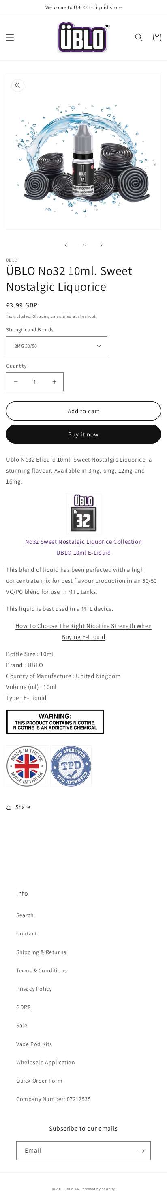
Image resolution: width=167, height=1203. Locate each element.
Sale (21, 1025)
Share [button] (22, 807)
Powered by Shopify (98, 1188)
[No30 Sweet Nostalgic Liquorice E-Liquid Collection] (83, 513)
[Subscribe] (141, 1150)
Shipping (41, 316)
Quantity (16, 365)
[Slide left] (66, 245)
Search (25, 915)
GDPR (23, 1007)
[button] (10, 37)
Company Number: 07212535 (53, 1099)
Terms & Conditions (41, 970)
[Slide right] (101, 245)
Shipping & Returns (41, 952)
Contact (26, 933)
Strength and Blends (30, 329)
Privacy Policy (33, 988)
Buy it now (83, 434)
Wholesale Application (45, 1062)
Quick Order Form (39, 1080)
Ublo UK (72, 1188)
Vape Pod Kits (34, 1044)
